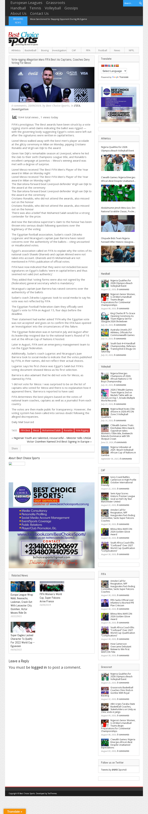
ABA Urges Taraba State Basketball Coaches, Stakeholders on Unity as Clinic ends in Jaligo (118, 708)
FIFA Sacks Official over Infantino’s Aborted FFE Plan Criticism (122, 603)
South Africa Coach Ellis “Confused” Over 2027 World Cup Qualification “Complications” (118, 546)
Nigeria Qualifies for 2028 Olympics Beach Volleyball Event (117, 149)
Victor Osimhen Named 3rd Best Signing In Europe (58, 441)
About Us (18, 13)
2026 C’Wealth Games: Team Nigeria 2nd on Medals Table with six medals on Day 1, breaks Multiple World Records (118, 395)
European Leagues (26, 2)
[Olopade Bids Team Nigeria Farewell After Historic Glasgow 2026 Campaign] (118, 254)
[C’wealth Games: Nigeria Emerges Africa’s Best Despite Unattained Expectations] (118, 193)
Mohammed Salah (51, 430)
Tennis (35, 8)
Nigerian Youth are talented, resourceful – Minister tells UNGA (52, 438)
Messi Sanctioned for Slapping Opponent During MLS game (58, 19)
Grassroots (55, 2)
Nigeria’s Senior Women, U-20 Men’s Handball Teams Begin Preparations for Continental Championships (118, 300)
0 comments (19, 105)
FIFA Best (25, 430)
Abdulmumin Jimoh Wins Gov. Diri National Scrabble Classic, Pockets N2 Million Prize (118, 209)
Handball (18, 8)
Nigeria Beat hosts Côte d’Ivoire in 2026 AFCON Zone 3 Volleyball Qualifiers (118, 413)
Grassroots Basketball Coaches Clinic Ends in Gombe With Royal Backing (117, 691)
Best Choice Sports (57, 105)
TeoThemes (52, 793)
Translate (124, 77)
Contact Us (39, 13)
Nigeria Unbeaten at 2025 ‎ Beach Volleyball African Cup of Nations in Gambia (118, 451)
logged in (39, 667)
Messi (36, 430)
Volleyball (53, 8)
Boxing (45, 50)
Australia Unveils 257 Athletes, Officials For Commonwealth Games (122, 332)
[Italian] (113, 65)
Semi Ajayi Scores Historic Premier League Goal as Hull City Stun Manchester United (118, 497)
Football (102, 50)
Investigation (59, 50)
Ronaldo (68, 430)
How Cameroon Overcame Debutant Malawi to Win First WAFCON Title (116, 648)
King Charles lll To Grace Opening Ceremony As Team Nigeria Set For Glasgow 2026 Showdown (118, 317)
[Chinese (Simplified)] (102, 65)
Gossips (71, 8)
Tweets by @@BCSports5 (114, 769)
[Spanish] (117, 65)
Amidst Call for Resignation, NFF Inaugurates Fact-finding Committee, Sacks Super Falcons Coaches (118, 515)
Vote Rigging (82, 430)
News (117, 50)
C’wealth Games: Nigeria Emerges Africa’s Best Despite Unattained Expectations (118, 179)
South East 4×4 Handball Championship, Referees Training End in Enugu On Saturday (118, 347)
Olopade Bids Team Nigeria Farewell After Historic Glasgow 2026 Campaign (117, 240)
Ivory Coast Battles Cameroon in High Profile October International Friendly (118, 481)
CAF (74, 50)
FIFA (88, 50)
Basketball (30, 50)
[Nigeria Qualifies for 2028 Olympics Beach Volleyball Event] (118, 162)
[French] (110, 65)
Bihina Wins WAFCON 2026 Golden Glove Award (121, 531)
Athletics (16, 50)
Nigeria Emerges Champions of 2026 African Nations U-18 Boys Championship (116, 377)
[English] (106, 65)
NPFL (131, 50)
